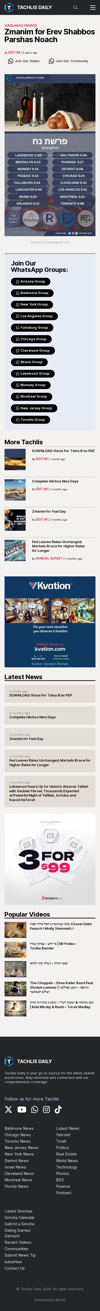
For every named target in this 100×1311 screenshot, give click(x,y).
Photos (62, 1173)
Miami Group (31, 362)
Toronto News (18, 1141)
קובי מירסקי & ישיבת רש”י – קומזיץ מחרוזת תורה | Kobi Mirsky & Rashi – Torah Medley (62, 1004)
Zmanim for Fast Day (49, 511)
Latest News (67, 1128)
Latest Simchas (19, 1211)
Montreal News (18, 1180)
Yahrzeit (63, 1134)
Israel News (15, 1167)
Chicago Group (33, 339)
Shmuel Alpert (49, 558)
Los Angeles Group (37, 316)
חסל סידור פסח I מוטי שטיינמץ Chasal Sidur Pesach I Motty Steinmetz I (61, 926)
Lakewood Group (35, 373)
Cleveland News (19, 1173)
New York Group (34, 304)
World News (67, 1160)
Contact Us (15, 1268)
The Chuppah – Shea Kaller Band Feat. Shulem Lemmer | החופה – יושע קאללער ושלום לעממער (62, 987)
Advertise (13, 1261)
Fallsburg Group (34, 328)
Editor (14, 52)
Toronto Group (33, 420)
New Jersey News (21, 1147)
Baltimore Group (34, 293)
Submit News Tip (20, 1255)
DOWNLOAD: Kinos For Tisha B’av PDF (63, 451)
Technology (66, 1167)
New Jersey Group (36, 408)
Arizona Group (33, 281)
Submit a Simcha (19, 1224)
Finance (63, 1186)
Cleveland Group (35, 350)
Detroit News (17, 1160)
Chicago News (18, 1134)
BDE (60, 1180)
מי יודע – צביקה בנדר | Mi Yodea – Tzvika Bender (53, 946)
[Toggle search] (76, 7)
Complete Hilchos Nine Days (55, 481)
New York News (19, 1154)
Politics (62, 1147)
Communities (16, 1248)
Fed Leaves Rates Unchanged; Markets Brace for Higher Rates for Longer (58, 546)
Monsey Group (33, 385)
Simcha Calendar (20, 1217)
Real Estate (66, 1154)
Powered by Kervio (50, 1300)
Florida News (17, 1186)
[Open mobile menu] (92, 7)
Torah (61, 1141)
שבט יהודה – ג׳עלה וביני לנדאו (49, 963)
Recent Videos (18, 1242)
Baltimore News (19, 1128)
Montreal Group (34, 396)
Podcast (63, 1192)
